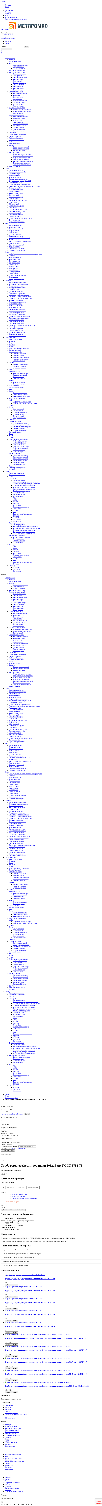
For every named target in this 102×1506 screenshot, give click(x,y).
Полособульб (13, 133)
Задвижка (12, 362)
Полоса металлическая (12, 1435)
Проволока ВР (14, 289)
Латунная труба (14, 195)
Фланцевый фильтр (19, 464)
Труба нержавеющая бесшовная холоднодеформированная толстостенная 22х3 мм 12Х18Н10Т (46, 1338)
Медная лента (17, 99)
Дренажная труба (15, 188)
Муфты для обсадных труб (22, 402)
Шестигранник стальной (21, 163)
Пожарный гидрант (15, 432)
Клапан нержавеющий (20, 373)
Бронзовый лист (14, 227)
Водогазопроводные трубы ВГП (20, 181)
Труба (7, 1441)
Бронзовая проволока (16, 286)
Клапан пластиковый (20, 375)
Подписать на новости (10, 1135)
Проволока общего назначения (19, 316)
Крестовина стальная (20, 393)
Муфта (11, 400)
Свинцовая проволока (16, 323)
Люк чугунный (18, 113)
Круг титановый (18, 88)
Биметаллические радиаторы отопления (26, 484)
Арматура (12, 59)
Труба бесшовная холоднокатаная (20, 218)
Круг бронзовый (18, 76)
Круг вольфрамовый (20, 77)
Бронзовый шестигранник (22, 154)
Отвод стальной (18, 414)
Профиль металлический (17, 134)
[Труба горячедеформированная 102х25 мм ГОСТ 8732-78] (25, 1287)
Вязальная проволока (16, 291)
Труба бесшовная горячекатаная (19, 184)
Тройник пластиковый (20, 448)
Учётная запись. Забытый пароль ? (12, 1114)
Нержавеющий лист (15, 234)
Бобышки (12, 341)
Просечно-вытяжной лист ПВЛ (19, 238)
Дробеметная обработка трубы (24, 1198)
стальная (21, 1187)
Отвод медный (18, 410)
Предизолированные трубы (18, 179)
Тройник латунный (19, 443)
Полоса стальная (18, 127)
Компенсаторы (14, 386)
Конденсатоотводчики (16, 387)
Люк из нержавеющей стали (22, 109)
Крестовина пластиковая (21, 396)
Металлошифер (18, 496)
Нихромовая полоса (19, 125)
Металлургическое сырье (13, 1458)
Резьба (11, 434)
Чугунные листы (14, 247)
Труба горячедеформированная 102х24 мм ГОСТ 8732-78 (30, 1279)
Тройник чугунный (19, 451)
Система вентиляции (12, 1488)
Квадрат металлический (17, 70)
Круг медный (17, 81)
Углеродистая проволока (17, 332)
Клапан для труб (14, 371)
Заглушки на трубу (15, 352)
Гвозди (15, 500)
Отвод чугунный (18, 416)
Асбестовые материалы (13, 1454)
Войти (7, 7)
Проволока (8, 1437)
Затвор (11, 370)
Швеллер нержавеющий (21, 149)
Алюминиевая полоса (20, 116)
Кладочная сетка (14, 263)
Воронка (12, 345)
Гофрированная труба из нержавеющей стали (24, 186)
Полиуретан (17, 519)
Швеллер (12, 145)
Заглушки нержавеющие (21, 357)
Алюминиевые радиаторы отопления (25, 482)
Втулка (11, 346)
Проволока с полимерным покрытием (22, 325)
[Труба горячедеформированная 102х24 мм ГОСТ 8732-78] (25, 1275)
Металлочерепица (19, 494)
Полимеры (12, 478)
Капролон (16, 517)
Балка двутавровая (11, 1426)
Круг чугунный (18, 90)
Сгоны (11, 437)
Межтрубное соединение (17, 398)
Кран (10, 389)
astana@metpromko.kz (8, 38)
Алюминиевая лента (20, 93)
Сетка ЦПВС (13, 255)
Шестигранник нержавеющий (23, 161)
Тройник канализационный (18, 439)
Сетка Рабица (13, 270)
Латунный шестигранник (21, 157)
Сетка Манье (13, 264)
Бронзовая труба (14, 175)
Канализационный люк (17, 108)
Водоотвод (8, 1477)
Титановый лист (14, 243)
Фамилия (4, 1133)
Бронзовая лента (18, 95)
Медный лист (13, 232)
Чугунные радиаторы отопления (24, 487)
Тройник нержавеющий (21, 446)
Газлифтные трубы (15, 182)
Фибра (11, 141)
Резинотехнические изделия (14, 1462)
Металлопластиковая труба (18, 200)
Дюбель (15, 501)
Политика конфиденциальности (16, 19)
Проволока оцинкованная (17, 336)
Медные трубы (14, 198)
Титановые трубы (15, 216)
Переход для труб (15, 421)
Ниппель (12, 405)
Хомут (15, 512)
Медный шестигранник (21, 159)
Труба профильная (11, 1442)
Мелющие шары (14, 143)
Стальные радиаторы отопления (24, 485)
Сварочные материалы (12, 1483)
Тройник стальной (19, 450)
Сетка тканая (13, 277)
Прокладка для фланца (20, 455)
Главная (3, 1)
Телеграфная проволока (17, 327)
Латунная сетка (14, 266)
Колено (11, 380)
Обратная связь (10, 1418)
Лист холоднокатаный (16, 245)
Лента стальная (18, 104)
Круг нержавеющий (19, 83)
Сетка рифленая (14, 272)
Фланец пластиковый (20, 460)
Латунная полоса (18, 120)
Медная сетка (13, 268)
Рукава (11, 435)
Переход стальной (19, 428)
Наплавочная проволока (17, 309)
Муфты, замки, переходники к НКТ (25, 403)
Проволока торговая (16, 329)
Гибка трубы (18, 1196)
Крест (11, 391)
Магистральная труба (16, 197)
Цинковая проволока (16, 334)
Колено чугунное (19, 384)
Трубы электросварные (17, 222)
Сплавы (7, 1463)
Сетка (7, 1439)
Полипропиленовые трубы (18, 209)
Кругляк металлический (17, 72)
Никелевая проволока (16, 312)
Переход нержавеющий (21, 425)
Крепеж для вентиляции (21, 507)
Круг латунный (18, 79)
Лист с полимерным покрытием (20, 241)
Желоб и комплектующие (21, 491)
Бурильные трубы (15, 177)
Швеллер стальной (19, 150)
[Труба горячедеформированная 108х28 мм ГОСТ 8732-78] (25, 1310)
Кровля (7, 1481)
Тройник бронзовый (20, 441)
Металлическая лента (16, 92)
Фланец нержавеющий (20, 459)
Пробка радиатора (19, 480)
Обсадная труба (14, 204)
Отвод (11, 407)
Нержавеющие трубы (16, 214)
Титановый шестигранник (22, 165)
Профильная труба (15, 213)
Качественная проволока (17, 302)
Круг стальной (18, 86)
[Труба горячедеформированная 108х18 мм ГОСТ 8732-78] (25, 1299)
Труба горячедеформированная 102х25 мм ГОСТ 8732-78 (30, 1291)
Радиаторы (8, 1486)
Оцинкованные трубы (16, 206)
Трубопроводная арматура (14, 1491)
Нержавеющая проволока (17, 311)
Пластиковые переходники (22, 427)
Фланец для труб (14, 453)
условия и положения (18, 1148)
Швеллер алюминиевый (21, 147)
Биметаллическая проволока (18, 284)
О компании (9, 10)
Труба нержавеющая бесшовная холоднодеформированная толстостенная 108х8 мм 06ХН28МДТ (47, 1386)
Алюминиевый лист (16, 225)
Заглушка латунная (19, 353)
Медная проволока (15, 307)
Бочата (11, 343)
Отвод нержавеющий (20, 412)
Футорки (12, 469)
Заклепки (16, 503)
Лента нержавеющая (20, 100)
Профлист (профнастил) (17, 250)
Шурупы (16, 516)
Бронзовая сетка (14, 259)
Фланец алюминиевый (20, 457)
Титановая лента (18, 106)
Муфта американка (15, 339)
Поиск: (3, 47)
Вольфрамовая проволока (17, 288)
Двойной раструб (15, 350)
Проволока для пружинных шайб (20, 296)
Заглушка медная (18, 355)
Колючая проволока (15, 304)
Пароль (4, 1112)
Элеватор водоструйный (17, 468)
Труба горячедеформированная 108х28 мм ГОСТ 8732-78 (30, 1314)
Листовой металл (11, 1433)
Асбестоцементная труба (17, 172)
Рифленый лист (14, 239)
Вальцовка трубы (19, 1194)
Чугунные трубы (14, 220)
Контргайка (17, 505)
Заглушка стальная (19, 361)
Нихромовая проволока (17, 314)
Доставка (8, 14)
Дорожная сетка (14, 261)
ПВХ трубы (13, 207)
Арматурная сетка (15, 257)
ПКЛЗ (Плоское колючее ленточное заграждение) (25, 254)
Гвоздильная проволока (17, 293)
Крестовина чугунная (20, 394)
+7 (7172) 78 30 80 (7, 35)
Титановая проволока (16, 330)
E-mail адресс (6, 1110)
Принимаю (14, 1148)
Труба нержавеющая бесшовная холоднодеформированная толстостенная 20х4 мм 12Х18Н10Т (46, 1350)
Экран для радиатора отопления (24, 489)
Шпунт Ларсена (14, 166)
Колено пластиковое (20, 382)
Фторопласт (17, 521)
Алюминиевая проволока (17, 282)
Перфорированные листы (17, 248)
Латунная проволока (16, 305)
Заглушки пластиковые (20, 359)
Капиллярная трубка (16, 190)
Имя (3, 1131)
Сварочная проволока (16, 321)
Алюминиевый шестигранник (23, 156)
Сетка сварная (13, 273)
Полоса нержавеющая (20, 124)
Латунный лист (14, 231)
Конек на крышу (18, 492)
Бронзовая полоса (19, 118)
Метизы (11, 476)
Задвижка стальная (19, 366)
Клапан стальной (18, 377)
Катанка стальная (19, 68)
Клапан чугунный (19, 378)
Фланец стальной (19, 462)
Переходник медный (20, 423)
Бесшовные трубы (15, 174)
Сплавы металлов (15, 136)
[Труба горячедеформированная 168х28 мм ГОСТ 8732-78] (25, 1322)
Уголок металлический (16, 140)
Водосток (8, 1479)
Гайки (15, 498)
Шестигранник (14, 152)
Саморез (15, 510)
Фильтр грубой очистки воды (19, 348)
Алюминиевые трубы (16, 170)
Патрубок (12, 419)
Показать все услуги (12, 1202)
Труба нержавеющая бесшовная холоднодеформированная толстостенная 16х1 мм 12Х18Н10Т (46, 1374)
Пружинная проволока (16, 320)
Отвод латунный (18, 409)
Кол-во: (3, 1207)
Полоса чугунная (18, 131)
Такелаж (8, 1490)
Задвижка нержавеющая (21, 364)
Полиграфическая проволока (18, 318)
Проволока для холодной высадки (20, 298)
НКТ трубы (13, 202)
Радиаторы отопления (16, 473)
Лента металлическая (12, 1432)
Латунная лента (18, 97)
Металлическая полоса (16, 115)
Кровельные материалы (17, 475)
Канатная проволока (16, 300)
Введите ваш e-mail (7, 1498)
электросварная (33, 1187)
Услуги (7, 15)
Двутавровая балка (15, 61)
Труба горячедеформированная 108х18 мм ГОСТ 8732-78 (30, 1302)
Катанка (11, 63)
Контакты (8, 5)
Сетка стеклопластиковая (17, 275)
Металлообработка (11, 17)
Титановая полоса (19, 129)
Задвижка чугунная (19, 368)
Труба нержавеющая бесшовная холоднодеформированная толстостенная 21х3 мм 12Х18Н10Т (46, 1362)
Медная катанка (18, 67)
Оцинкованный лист (16, 236)
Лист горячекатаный (16, 229)
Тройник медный (19, 444)
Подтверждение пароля (9, 1146)
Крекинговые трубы (16, 193)
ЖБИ (6, 1456)
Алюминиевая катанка (20, 65)
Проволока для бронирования (19, 295)
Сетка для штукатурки (16, 279)
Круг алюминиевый (19, 74)
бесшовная (10, 1187)
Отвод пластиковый (19, 418)
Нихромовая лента (19, 102)
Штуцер (11, 466)
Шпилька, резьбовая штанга (22, 514)
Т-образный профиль (16, 138)
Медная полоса (18, 122)
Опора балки (17, 508)
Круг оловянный (18, 84)
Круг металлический (12, 1430)
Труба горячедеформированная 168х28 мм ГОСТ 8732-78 (30, 1326)
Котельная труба (14, 191)
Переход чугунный (19, 430)
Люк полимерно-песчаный (22, 111)
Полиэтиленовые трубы (17, 211)
